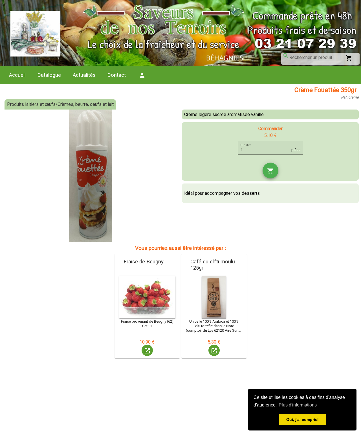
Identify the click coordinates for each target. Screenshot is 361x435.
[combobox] (314, 57)
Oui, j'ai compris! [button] (302, 419)
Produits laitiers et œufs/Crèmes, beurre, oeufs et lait (60, 104)
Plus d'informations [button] (298, 405)
